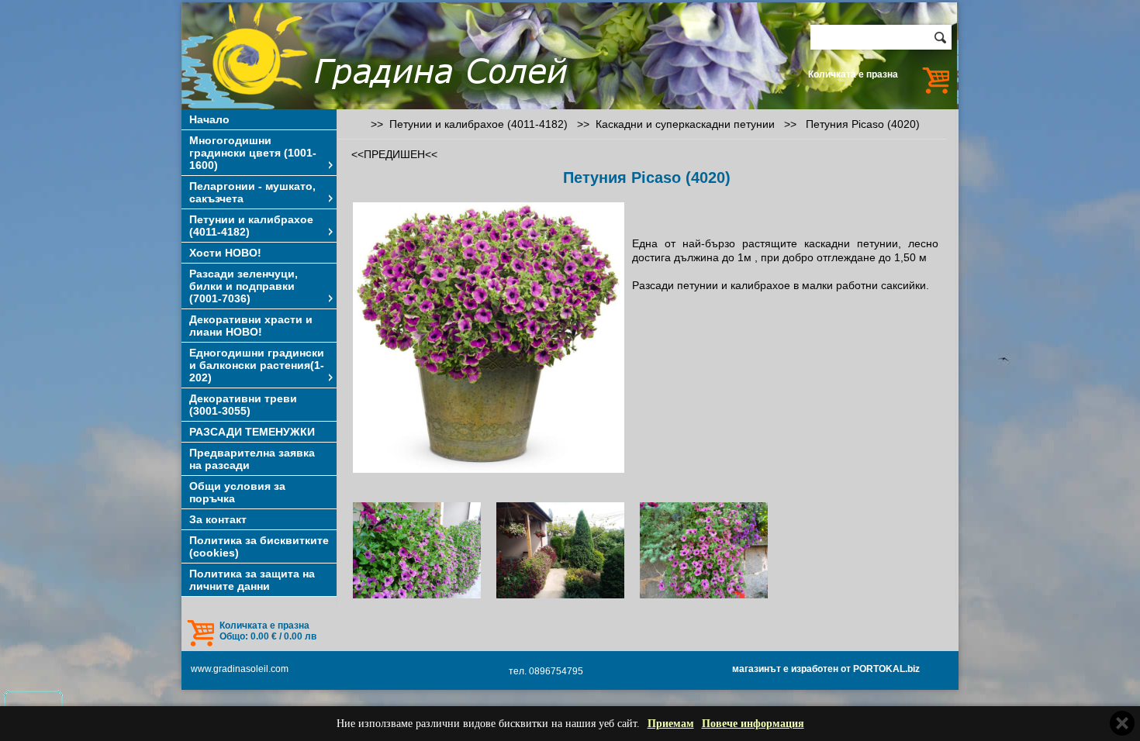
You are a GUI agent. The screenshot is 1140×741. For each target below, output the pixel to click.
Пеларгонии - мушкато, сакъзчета (252, 192)
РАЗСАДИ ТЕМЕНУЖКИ (252, 432)
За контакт (218, 519)
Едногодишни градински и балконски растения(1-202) (256, 365)
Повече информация (753, 723)
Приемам (671, 723)
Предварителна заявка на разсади (252, 458)
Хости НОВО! (225, 252)
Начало (209, 119)
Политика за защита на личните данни (252, 579)
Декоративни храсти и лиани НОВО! (251, 325)
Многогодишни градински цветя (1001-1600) (252, 152)
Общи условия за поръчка (237, 492)
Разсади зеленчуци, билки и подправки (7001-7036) (243, 286)
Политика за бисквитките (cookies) (259, 546)
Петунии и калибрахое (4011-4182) (251, 225)
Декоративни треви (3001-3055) (243, 404)
